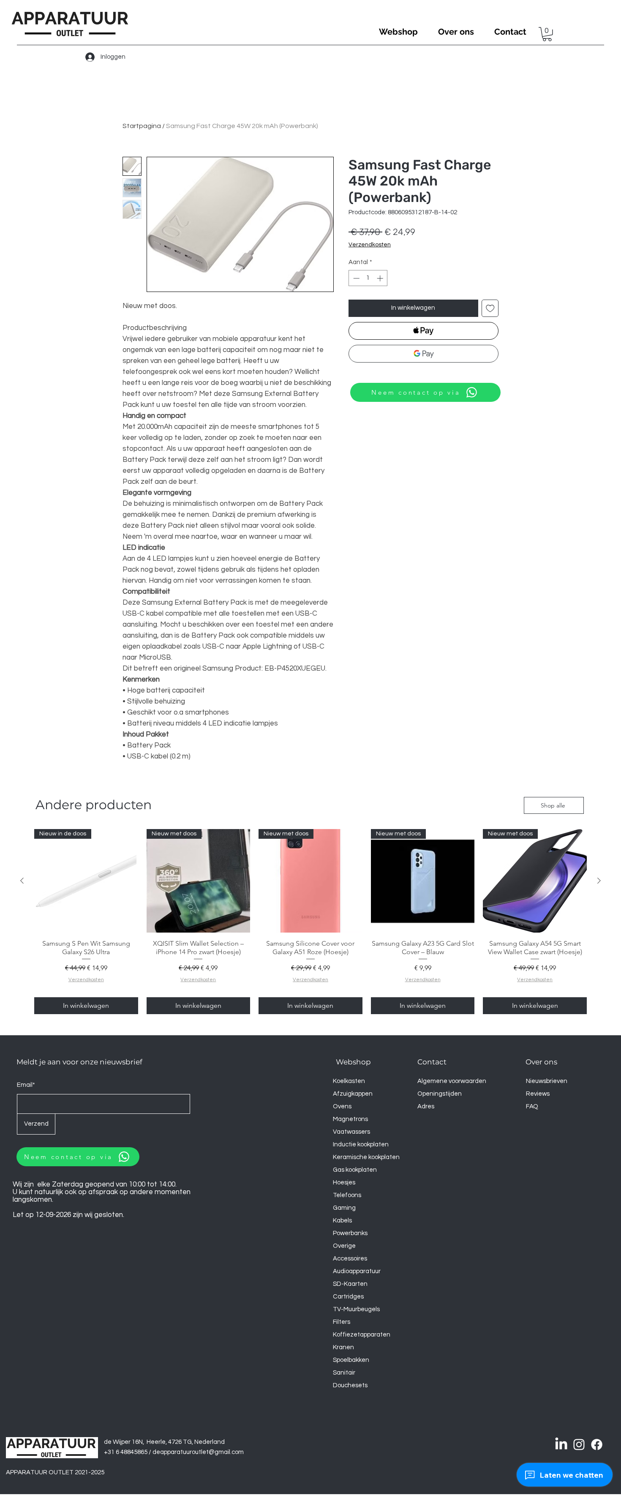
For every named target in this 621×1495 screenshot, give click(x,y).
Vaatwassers (351, 1132)
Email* (26, 1085)
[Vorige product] (22, 881)
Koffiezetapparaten (361, 1334)
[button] (547, 34)
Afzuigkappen (353, 1094)
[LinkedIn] (561, 1444)
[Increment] (381, 278)
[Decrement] (355, 278)
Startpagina (142, 126)
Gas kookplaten (355, 1170)
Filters (341, 1322)
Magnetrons (350, 1119)
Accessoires (350, 1258)
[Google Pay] (423, 354)
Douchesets (350, 1385)
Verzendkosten (370, 245)
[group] (310, 922)
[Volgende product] (599, 881)
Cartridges (348, 1296)
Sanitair (344, 1373)
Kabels (342, 1220)
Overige (344, 1246)
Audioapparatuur (357, 1271)
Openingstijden (439, 1094)
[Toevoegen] (490, 308)
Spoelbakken (351, 1360)
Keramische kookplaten (366, 1157)
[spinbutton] (368, 278)
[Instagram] (579, 1444)
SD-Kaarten (350, 1284)
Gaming (344, 1208)
